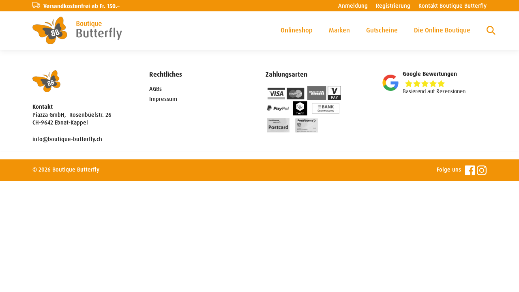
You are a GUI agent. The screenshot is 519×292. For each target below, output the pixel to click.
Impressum (163, 99)
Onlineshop (297, 30)
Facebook (470, 170)
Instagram (482, 170)
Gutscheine (382, 30)
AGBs (155, 88)
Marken (339, 30)
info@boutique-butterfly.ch (67, 139)
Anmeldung (353, 5)
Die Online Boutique (442, 30)
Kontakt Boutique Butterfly (452, 5)
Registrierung (393, 5)
